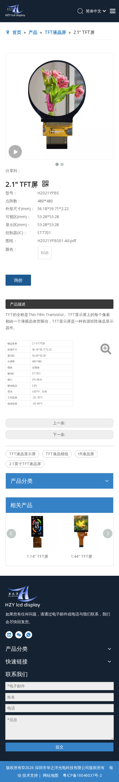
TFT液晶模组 (57, 453)
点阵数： (13, 200)
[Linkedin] (9, 634)
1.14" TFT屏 (37, 556)
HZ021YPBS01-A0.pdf (56, 240)
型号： (11, 193)
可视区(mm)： (18, 216)
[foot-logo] (23, 596)
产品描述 (17, 304)
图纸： (11, 240)
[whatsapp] (28, 634)
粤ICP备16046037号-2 (82, 775)
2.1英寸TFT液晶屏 (25, 463)
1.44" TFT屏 (81, 556)
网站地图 (50, 775)
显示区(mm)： (18, 224)
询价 (18, 280)
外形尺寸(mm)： (20, 208)
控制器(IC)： (16, 232)
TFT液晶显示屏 (22, 453)
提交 (59, 746)
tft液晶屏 (86, 453)
